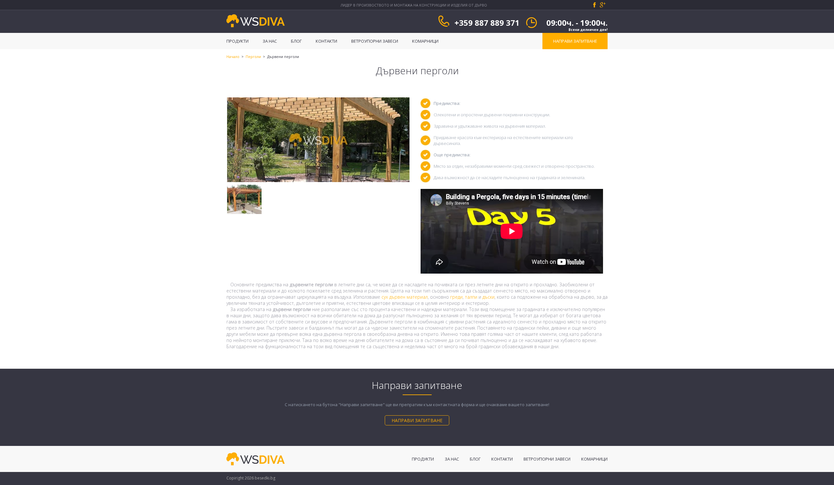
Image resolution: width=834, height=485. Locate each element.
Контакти (327, 41)
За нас (270, 41)
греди (456, 297)
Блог (297, 41)
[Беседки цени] (255, 29)
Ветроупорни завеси (375, 41)
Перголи (253, 56)
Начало (232, 56)
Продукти (238, 41)
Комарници (425, 41)
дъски (488, 297)
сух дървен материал (404, 297)
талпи (471, 297)
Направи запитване (575, 41)
